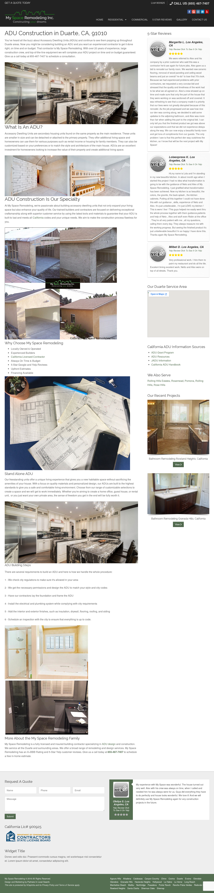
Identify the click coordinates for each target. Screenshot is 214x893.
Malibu (131, 884)
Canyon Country (152, 878)
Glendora (114, 881)
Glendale (197, 878)
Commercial (140, 19)
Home (99, 19)
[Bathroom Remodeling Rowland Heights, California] (178, 426)
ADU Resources (160, 356)
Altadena (127, 878)
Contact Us (199, 19)
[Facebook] (189, 12)
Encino (188, 878)
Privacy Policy (48, 885)
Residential (115, 19)
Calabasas (138, 878)
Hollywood (157, 881)
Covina (172, 878)
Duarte (180, 878)
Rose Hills (159, 385)
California (38, 217)
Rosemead (177, 381)
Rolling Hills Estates (158, 381)
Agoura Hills (115, 878)
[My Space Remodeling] (30, 16)
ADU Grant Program (162, 352)
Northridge (141, 884)
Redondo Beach (201, 884)
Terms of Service (66, 885)
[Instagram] (198, 12)
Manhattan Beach (118, 884)
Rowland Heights (117, 888)
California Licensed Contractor (28, 356)
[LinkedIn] (202, 12)
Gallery (182, 19)
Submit (10, 816)
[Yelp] (207, 12)
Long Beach (189, 881)
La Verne (178, 881)
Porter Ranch (165, 884)
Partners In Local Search (38, 881)
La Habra (168, 881)
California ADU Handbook (165, 364)
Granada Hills (126, 881)
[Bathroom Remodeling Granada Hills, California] (178, 493)
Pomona (189, 381)
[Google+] (194, 12)
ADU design (109, 744)
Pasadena (152, 884)
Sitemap (160, 888)
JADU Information (161, 360)
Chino (163, 878)
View (177, 464)
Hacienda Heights (142, 881)
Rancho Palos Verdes (182, 884)
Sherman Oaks (148, 888)
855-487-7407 (115, 752)
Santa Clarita (133, 888)
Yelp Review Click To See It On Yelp (185, 49)
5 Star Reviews (162, 19)
